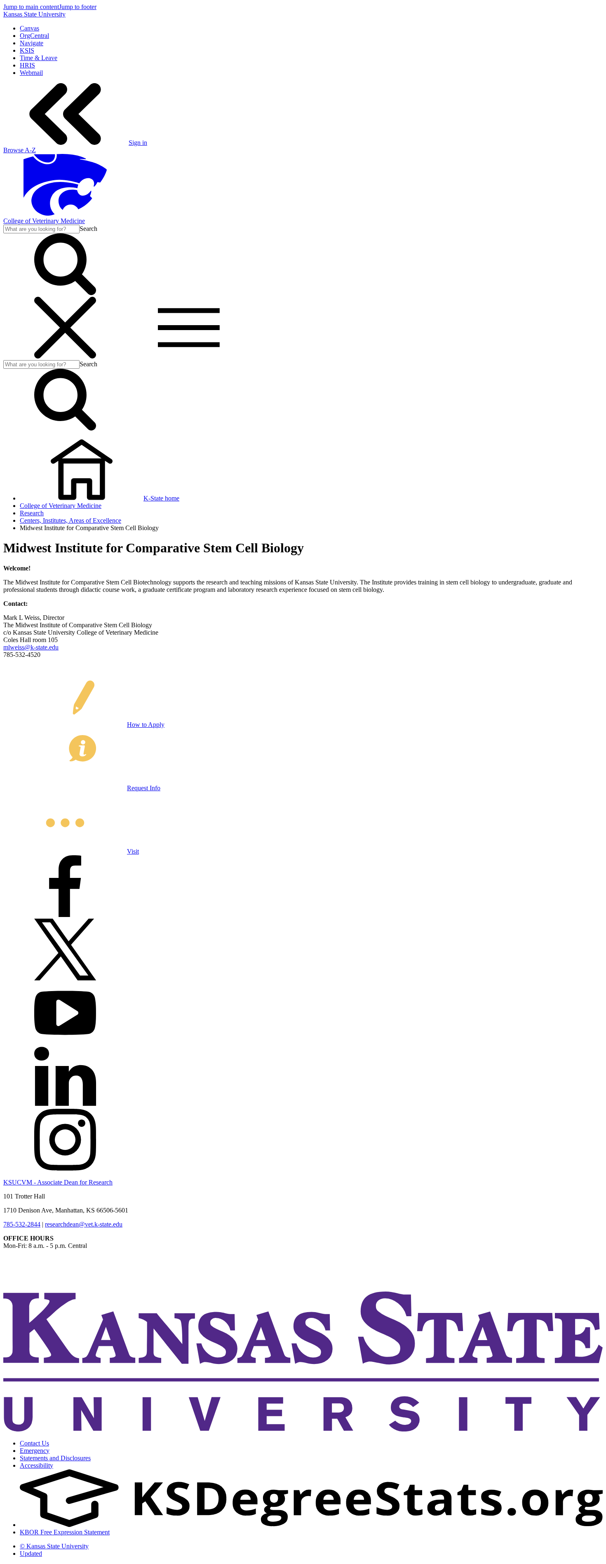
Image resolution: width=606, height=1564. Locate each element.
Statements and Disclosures (55, 1458)
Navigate (31, 43)
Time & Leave (38, 57)
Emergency (34, 1450)
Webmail (31, 72)
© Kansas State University (54, 1546)
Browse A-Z (19, 150)
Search (88, 228)
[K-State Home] (65, 213)
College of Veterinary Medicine (44, 220)
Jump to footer (77, 6)
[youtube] (65, 1041)
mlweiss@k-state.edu (31, 647)
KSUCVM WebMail (30, 1281)
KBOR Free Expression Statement (65, 1532)
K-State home (161, 498)
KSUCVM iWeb (25, 1273)
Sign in (138, 142)
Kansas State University (34, 14)
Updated (31, 1553)
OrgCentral (34, 35)
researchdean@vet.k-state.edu (83, 1224)
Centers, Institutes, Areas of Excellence (70, 520)
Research (32, 513)
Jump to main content (31, 6)
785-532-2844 (21, 1224)
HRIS (27, 65)
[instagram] (65, 1168)
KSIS (27, 50)
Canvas (29, 28)
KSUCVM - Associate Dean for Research (58, 1182)
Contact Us (34, 1443)
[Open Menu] (127, 356)
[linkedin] (65, 1104)
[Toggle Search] (65, 292)
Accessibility (36, 1465)
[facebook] (65, 914)
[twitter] (65, 978)
